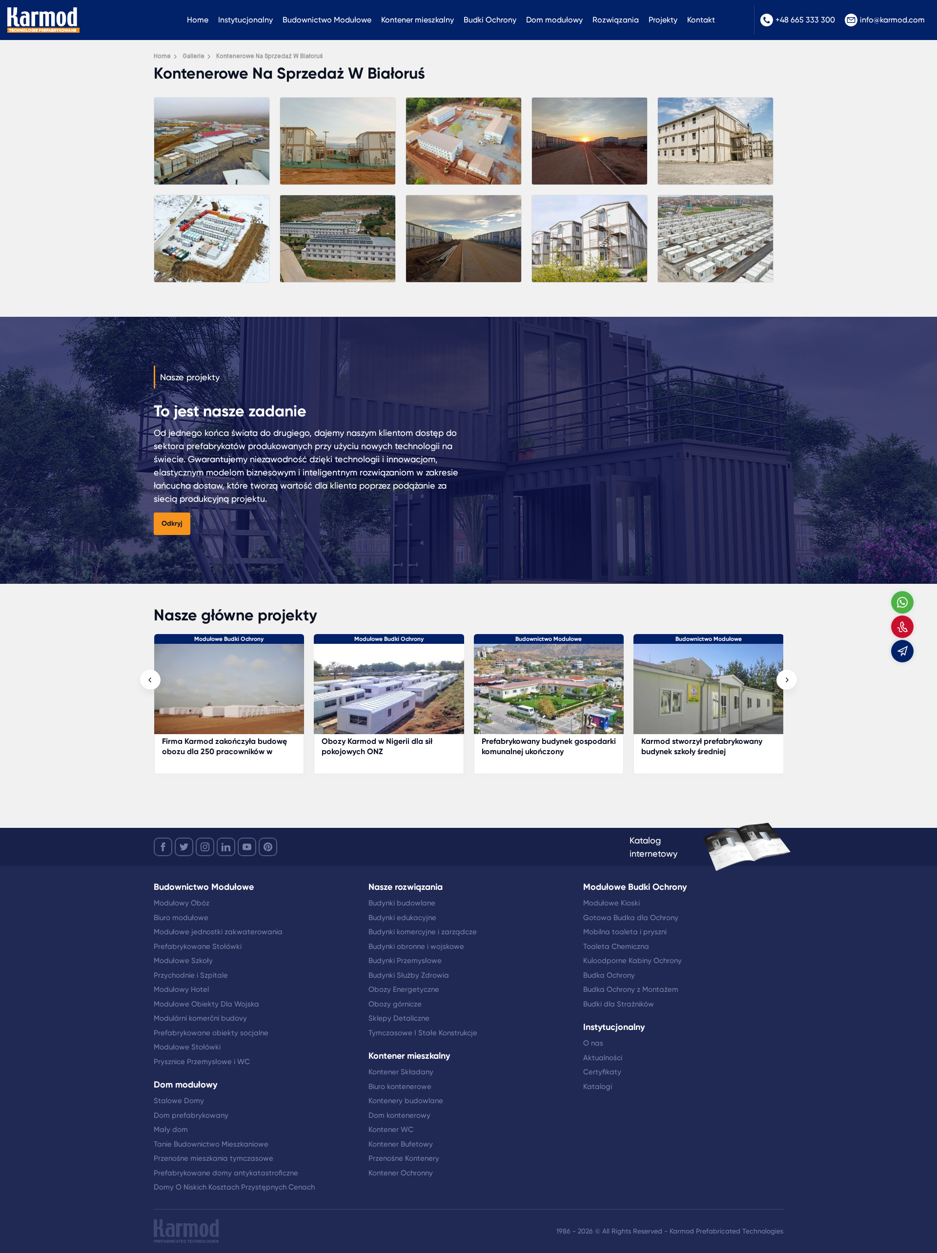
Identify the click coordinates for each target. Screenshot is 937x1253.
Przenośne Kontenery (403, 1158)
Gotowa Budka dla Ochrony (630, 917)
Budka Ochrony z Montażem (630, 989)
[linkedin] (226, 847)
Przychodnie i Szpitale (191, 975)
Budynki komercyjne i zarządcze (422, 931)
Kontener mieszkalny (417, 19)
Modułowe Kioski (611, 903)
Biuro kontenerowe (399, 1086)
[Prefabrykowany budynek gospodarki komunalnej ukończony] (389, 694)
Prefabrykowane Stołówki (198, 946)
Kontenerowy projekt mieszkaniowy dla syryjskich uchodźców (704, 746)
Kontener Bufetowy (400, 1144)
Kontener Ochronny (400, 1173)
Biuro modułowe (181, 917)
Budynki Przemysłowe (405, 960)
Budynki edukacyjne (402, 917)
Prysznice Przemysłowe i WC (202, 1061)
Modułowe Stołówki (187, 1047)
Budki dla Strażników (618, 1004)
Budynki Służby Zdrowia (408, 975)
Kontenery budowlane (405, 1100)
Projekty (663, 19)
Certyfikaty (602, 1072)
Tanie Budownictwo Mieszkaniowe (211, 1144)
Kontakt (701, 19)
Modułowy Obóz (181, 903)
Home (197, 19)
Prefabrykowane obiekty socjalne (211, 1032)
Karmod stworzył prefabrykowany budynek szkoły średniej (541, 746)
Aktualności (602, 1057)
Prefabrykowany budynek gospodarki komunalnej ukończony (389, 746)
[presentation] (150, 680)
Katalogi (597, 1086)
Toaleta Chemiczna (616, 946)
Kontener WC (390, 1129)
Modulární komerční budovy (200, 1018)
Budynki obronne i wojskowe (416, 946)
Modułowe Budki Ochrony (229, 639)
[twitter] (184, 847)
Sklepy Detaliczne (398, 1018)
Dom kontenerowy (399, 1115)
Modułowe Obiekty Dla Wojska (206, 1004)
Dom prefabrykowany (191, 1115)
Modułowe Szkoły (183, 960)
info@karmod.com (892, 19)
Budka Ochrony (609, 975)
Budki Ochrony (490, 19)
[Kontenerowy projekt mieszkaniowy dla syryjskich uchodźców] (708, 694)
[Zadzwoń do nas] (902, 627)
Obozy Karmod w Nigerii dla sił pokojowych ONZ (217, 746)
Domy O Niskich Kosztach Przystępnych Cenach (234, 1187)
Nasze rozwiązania (405, 887)
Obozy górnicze (395, 1004)
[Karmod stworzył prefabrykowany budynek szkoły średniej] (548, 694)
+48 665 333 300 (805, 19)
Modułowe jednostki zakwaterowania (218, 931)
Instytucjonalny (245, 19)
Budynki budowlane (401, 903)
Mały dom (171, 1129)
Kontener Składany (400, 1072)
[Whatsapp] (902, 602)
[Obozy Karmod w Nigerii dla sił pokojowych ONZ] (229, 694)
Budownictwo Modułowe (327, 19)
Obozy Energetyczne (403, 989)
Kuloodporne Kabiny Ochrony (632, 960)
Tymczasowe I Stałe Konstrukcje (422, 1032)
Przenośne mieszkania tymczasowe (213, 1158)
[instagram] (205, 847)
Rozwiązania (615, 19)
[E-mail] (902, 651)
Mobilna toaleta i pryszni (625, 931)
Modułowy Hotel (181, 989)
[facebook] (163, 847)
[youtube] (247, 847)
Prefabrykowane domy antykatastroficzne (226, 1173)
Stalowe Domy (179, 1100)
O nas (593, 1043)
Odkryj (172, 523)
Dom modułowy (554, 19)
